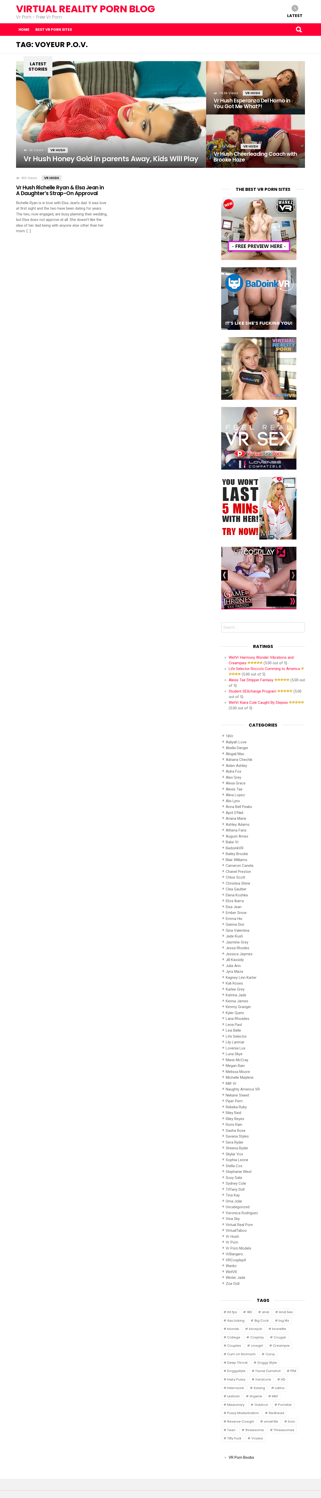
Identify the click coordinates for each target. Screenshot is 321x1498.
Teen (231, 1430)
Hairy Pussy (236, 1379)
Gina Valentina (237, 930)
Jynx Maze (234, 971)
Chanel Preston (238, 871)
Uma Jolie (234, 1201)
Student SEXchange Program (252, 691)
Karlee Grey (235, 989)
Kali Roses (234, 983)
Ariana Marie (236, 818)
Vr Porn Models (238, 1248)
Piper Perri (234, 1101)
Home (24, 29)
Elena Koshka (237, 895)
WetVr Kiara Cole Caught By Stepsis (258, 702)
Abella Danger (237, 748)
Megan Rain (235, 1065)
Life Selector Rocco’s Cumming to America (264, 668)
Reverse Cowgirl (240, 1421)
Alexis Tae (234, 789)
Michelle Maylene (240, 1077)
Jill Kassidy (235, 960)
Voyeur (257, 1438)
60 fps (232, 1312)
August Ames (237, 836)
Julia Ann (233, 966)
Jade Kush (234, 936)
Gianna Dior (235, 924)
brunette (279, 1328)
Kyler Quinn (235, 1013)
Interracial (235, 1388)
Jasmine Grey (237, 942)
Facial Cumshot (268, 1371)
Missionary (236, 1404)
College (233, 1337)
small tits (271, 1421)
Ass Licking (236, 1320)
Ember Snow (236, 912)
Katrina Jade (236, 995)
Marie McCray (237, 1060)
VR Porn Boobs (241, 1457)
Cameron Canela (239, 865)
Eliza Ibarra (235, 901)
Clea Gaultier (236, 889)
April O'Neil (234, 812)
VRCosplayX (236, 1260)
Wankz (231, 1266)
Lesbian (233, 1396)
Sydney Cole (236, 1183)
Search (298, 29)
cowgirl (257, 1345)
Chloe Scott (235, 877)
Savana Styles (237, 1136)
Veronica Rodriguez (242, 1213)
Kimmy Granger (238, 1007)
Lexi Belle (233, 1030)
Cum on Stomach (241, 1354)
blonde (233, 1328)
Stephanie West (239, 1171)
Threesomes (284, 1430)
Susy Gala (234, 1177)
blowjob (255, 1328)
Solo (291, 1421)
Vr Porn (232, 1242)
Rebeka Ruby (236, 1107)
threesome (255, 1430)
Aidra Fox (233, 771)
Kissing (259, 1388)
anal (265, 1312)
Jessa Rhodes (237, 948)
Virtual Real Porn (239, 1224)
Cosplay (257, 1337)
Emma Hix (234, 918)
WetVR (231, 1272)
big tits (284, 1320)
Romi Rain (234, 1124)
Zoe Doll (232, 1283)
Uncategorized (238, 1207)
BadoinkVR (235, 848)
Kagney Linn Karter (241, 977)
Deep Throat (237, 1362)
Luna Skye (234, 1054)
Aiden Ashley (236, 765)
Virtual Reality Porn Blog (85, 9)
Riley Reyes (235, 1119)
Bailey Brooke (237, 854)
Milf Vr (231, 1083)
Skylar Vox (234, 1154)
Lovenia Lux (235, 1048)
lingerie (256, 1396)
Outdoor (261, 1404)
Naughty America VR (243, 1089)
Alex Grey (233, 777)
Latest (294, 15)
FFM (293, 1371)
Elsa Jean (234, 907)
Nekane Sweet (237, 1095)
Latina (279, 1388)
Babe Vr (232, 842)
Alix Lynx (233, 801)
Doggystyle (236, 1371)
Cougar (280, 1337)
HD (283, 1379)
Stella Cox (234, 1166)
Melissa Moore (238, 1071)
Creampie (281, 1345)
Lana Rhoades (237, 1018)
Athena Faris (236, 830)
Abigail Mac (235, 754)
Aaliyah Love (236, 742)
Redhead (276, 1413)
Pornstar (285, 1404)
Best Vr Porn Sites (53, 29)
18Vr (229, 736)
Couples (234, 1345)
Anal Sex (286, 1312)
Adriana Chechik (239, 759)
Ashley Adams (238, 824)
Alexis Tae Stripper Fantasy (251, 680)
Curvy (270, 1354)
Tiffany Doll (235, 1189)
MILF (275, 1396)
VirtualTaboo (236, 1230)
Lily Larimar (235, 1042)
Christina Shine (238, 883)
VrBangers (234, 1254)
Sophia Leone (237, 1160)
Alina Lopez (235, 795)
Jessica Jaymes (239, 954)
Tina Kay (233, 1195)
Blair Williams (236, 860)
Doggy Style (267, 1362)
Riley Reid (233, 1113)
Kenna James (237, 1001)
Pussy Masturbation (243, 1413)
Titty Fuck (234, 1438)
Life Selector (236, 1036)
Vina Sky (233, 1218)
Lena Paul (234, 1024)
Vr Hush (57, 150)
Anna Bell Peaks (239, 806)
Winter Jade (235, 1277)
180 (249, 1312)
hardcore (263, 1379)
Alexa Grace (236, 783)
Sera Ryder (235, 1142)
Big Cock (262, 1320)
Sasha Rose (236, 1130)
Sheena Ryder (237, 1148)
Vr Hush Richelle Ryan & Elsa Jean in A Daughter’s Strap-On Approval (60, 190)
